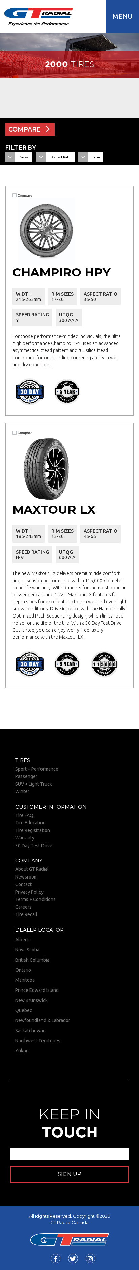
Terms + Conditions (35, 899)
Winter (22, 791)
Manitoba (25, 980)
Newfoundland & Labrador (42, 1020)
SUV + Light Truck (33, 784)
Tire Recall (26, 914)
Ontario (23, 970)
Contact (23, 884)
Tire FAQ (24, 815)
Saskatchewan (30, 1030)
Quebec (23, 1010)
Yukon (22, 1050)
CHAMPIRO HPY (61, 272)
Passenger (26, 776)
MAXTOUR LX (53, 509)
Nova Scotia (27, 949)
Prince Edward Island (37, 990)
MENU (123, 16)
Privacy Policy (29, 892)
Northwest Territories (37, 1040)
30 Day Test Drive (33, 845)
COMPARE (24, 129)
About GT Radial (32, 869)
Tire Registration (32, 830)
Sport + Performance (36, 769)
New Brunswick (31, 1000)
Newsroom (26, 877)
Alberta (23, 939)
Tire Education (30, 822)
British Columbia (32, 960)
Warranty (24, 838)
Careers (23, 907)
